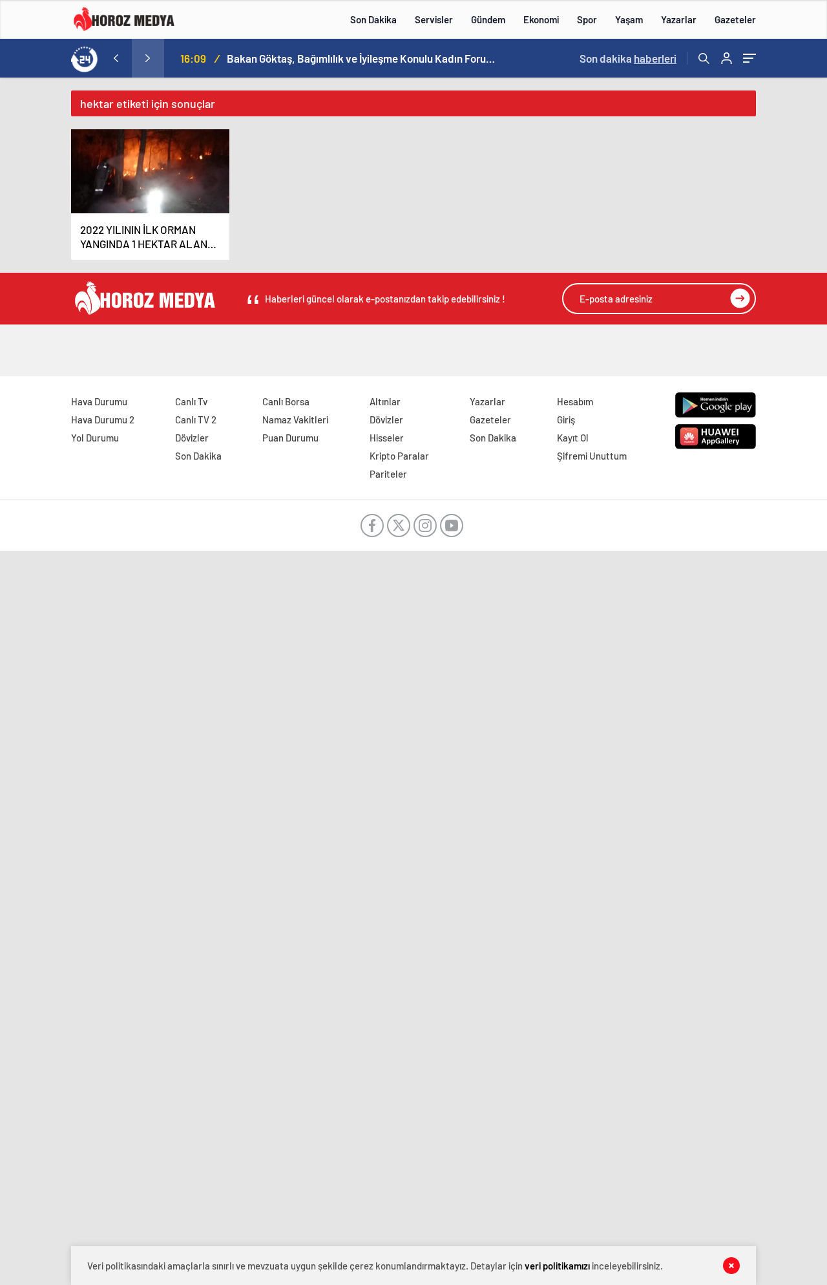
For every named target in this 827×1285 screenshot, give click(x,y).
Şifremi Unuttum (592, 456)
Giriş (566, 419)
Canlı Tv (191, 401)
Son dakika (628, 58)
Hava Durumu (99, 401)
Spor (587, 19)
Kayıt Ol (573, 437)
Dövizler (192, 437)
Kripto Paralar (399, 456)
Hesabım (575, 401)
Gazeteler (735, 19)
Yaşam (629, 19)
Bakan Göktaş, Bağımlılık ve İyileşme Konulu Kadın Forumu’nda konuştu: (362, 58)
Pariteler (388, 474)
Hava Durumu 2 (102, 419)
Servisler (434, 19)
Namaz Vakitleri (295, 419)
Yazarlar (678, 19)
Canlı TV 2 (195, 419)
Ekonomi (541, 19)
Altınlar (385, 401)
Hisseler (387, 437)
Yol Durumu (95, 437)
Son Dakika (373, 19)
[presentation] (115, 58)
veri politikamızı (557, 1265)
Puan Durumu (290, 437)
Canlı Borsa (285, 401)
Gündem (488, 19)
